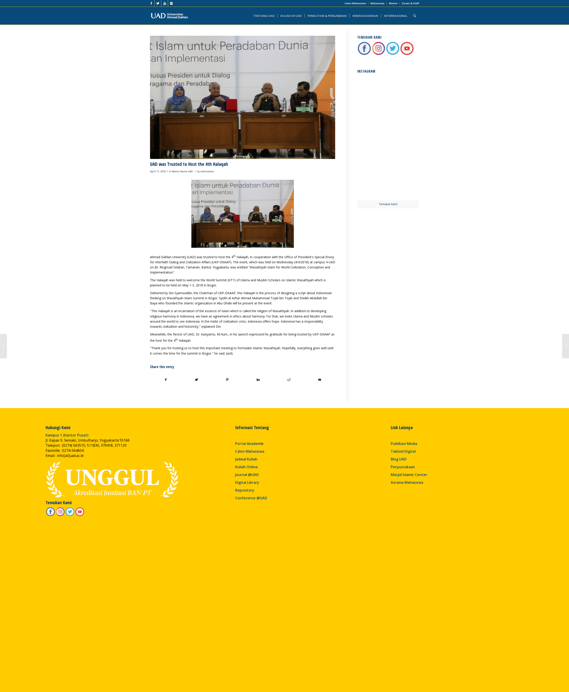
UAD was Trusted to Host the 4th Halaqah (189, 164)
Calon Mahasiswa (355, 3)
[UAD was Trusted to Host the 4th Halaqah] (242, 97)
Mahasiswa (377, 3)
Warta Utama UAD (182, 171)
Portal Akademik (249, 443)
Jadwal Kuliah (246, 459)
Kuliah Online (246, 466)
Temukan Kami (388, 204)
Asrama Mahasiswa (407, 482)
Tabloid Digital (403, 451)
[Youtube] (164, 3)
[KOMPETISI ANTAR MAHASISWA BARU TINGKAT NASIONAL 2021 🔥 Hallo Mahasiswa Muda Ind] (404, 153)
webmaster (207, 171)
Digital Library (247, 482)
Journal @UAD (247, 474)
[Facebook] (151, 3)
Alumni (393, 3)
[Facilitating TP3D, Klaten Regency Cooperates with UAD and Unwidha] (3, 346)
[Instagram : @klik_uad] (378, 54)
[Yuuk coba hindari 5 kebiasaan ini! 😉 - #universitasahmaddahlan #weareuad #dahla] (372, 122)
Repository (244, 490)
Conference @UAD (251, 498)
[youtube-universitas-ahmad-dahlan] (407, 54)
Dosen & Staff (410, 3)
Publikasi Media (404, 443)
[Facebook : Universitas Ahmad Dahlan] (364, 54)
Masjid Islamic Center (409, 474)
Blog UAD (399, 459)
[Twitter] (158, 3)
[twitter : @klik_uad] (393, 54)
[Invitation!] (565, 346)
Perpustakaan (403, 466)
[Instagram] (171, 3)
